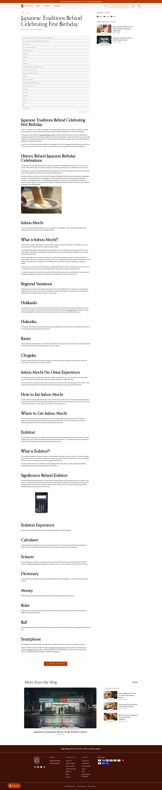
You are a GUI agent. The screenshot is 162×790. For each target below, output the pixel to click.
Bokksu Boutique (55, 760)
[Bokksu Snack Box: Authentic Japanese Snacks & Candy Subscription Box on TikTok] (44, 767)
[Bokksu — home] (27, 6)
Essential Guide (104, 44)
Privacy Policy (86, 766)
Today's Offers (70, 763)
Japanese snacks (32, 649)
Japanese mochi (72, 310)
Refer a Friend (70, 766)
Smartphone (26, 108)
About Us (69, 760)
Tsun (89, 111)
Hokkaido (25, 54)
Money (24, 98)
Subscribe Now (119, 6)
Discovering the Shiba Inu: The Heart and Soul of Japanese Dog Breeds (123, 29)
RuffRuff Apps (82, 111)
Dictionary (25, 95)
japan (64, 728)
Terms (84, 769)
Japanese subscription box (57, 647)
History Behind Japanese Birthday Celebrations (36, 41)
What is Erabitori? (28, 79)
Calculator (25, 89)
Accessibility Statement (86, 775)
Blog (27, 12)
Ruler (24, 102)
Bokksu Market (55, 763)
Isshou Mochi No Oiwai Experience (32, 66)
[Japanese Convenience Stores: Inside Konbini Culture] (104, 40)
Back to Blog (56, 664)
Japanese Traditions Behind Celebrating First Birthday (38, 37)
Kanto (24, 60)
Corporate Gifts (71, 769)
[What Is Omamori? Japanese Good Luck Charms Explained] (110, 716)
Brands (57, 6)
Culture (104, 33)
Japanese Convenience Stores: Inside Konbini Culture (60, 732)
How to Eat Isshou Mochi (30, 70)
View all (135, 682)
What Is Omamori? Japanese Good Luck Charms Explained (128, 717)
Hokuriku (25, 57)
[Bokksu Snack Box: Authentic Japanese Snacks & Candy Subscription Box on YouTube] (41, 767)
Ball (24, 105)
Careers (68, 777)
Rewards (68, 771)
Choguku (25, 63)
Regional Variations (28, 50)
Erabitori (25, 76)
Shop (38, 6)
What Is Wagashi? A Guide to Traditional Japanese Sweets (127, 695)
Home (22, 12)
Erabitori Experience (28, 86)
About (47, 6)
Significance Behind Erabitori (31, 82)
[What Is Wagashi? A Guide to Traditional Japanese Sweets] (110, 695)
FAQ (83, 771)
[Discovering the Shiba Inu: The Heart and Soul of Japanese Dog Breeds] (104, 28)
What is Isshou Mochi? (29, 47)
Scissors (25, 92)
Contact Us (85, 760)
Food (57, 728)
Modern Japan (73, 728)
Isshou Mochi (26, 44)
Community (85, 763)
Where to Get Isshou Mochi (30, 73)
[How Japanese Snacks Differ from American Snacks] (110, 706)
